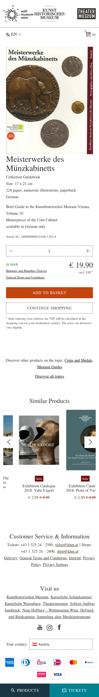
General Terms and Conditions (25, 277)
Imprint (75, 557)
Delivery (10, 557)
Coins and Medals (78, 360)
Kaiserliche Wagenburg (23, 603)
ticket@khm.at (66, 544)
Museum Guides (49, 366)
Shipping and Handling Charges (26, 271)
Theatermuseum (55, 603)
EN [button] (14, 34)
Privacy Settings (55, 564)
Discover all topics (49, 376)
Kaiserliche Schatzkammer (71, 596)
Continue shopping (49, 308)
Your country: (17, 644)
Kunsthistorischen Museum (27, 596)
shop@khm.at (67, 551)
